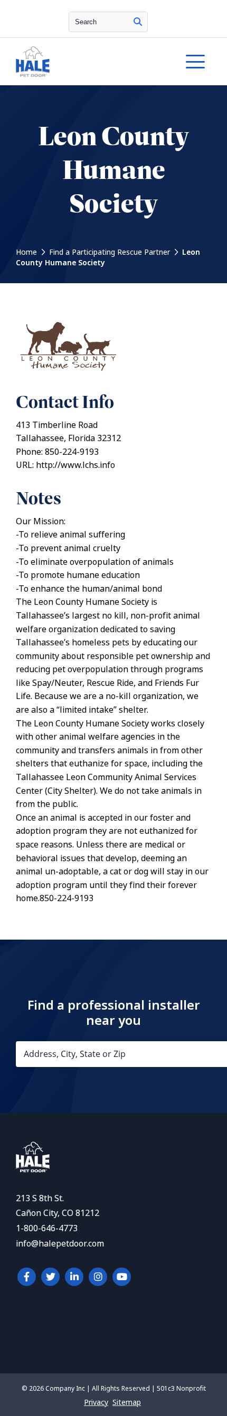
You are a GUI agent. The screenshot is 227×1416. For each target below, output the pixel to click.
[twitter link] (50, 1277)
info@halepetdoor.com (60, 1244)
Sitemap (126, 1402)
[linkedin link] (74, 1277)
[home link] (33, 1169)
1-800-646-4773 (47, 1228)
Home (26, 252)
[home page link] (87, 61)
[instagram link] (98, 1277)
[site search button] (137, 22)
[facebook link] (26, 1277)
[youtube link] (121, 1277)
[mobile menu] (195, 61)
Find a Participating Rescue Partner (109, 252)
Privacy (96, 1402)
